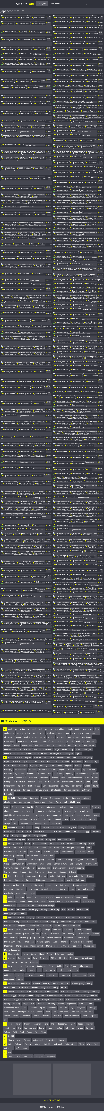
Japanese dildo (93, 671)
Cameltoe (38, 823)
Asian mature (76, 49)
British (95, 773)
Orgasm (21, 958)
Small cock (63, 1011)
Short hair (75, 1011)
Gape (49, 864)
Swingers (8, 999)
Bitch (6, 790)
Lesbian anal (27, 921)
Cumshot (95, 807)
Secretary (81, 397)
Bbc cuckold (44, 769)
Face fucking (54, 847)
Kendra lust (21, 909)
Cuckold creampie (53, 811)
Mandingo (68, 929)
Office (53, 958)
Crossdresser (55, 798)
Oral (65, 958)
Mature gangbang (34, 671)
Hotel (61, 880)
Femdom (43, 843)
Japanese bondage (39, 577)
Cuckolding (68, 815)
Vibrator (39, 610)
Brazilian (48, 782)
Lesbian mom (33, 925)
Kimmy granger (10, 913)
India (29, 897)
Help (55, 885)
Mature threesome (12, 950)
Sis (5, 1020)
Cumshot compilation (18, 819)
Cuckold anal (9, 815)
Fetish (90, 851)
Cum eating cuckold (49, 807)
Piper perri (40, 975)
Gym (30, 872)
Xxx (9, 1052)
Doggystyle (25, 835)
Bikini (14, 765)
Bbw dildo (44, 777)
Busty (87, 777)
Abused (20, 753)
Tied (13, 1028)
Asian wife (90, 283)
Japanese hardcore (93, 37)
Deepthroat (13, 827)
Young (10, 1056)
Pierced (20, 979)
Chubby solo (56, 823)
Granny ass (52, 872)
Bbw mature (33, 87)
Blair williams (67, 782)
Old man (11, 958)
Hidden (90, 876)
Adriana (51, 737)
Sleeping (95, 991)
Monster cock (22, 946)
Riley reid (36, 983)
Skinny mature (77, 156)
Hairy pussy (9, 889)
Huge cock (38, 885)
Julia (34, 905)
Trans (45, 1024)
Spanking (85, 991)
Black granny (9, 786)
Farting (90, 202)
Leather (57, 925)
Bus (68, 757)
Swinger (22, 995)
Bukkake (16, 761)
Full (63, 847)
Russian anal (23, 987)
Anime (18, 737)
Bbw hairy (65, 786)
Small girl (22, 1011)
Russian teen (9, 987)
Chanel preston (18, 807)
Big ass (28, 757)
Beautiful (79, 782)
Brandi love (39, 761)
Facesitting (8, 437)
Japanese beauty (38, 127)
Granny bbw (32, 864)
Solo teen (38, 991)
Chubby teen (18, 811)
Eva (59, 839)
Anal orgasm (55, 753)
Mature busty (76, 352)
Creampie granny (83, 815)
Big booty (69, 773)
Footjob (70, 847)
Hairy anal (61, 876)
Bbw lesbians (28, 790)
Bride (88, 782)
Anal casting (40, 745)
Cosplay (95, 815)
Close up (36, 81)
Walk (96, 1044)
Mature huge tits (91, 85)
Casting (66, 798)
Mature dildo (92, 107)
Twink (49, 1028)
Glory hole (25, 868)
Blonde (87, 765)
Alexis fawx (8, 737)
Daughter (46, 827)
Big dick (62, 769)
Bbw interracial (42, 790)
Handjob (42, 876)
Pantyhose (41, 966)
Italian (36, 897)
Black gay (8, 769)
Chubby (44, 798)
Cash (15, 823)
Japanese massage (94, 689)
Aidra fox (51, 745)
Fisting (70, 557)
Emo (65, 839)
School (97, 999)
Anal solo (27, 749)
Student (36, 1016)
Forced (19, 843)
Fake (38, 851)
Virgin (19, 1040)
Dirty (89, 469)
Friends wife (48, 855)
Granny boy (40, 872)
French (7, 847)
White (89, 1044)
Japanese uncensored (93, 358)
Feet (35, 843)
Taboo (80, 1024)
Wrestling (28, 1044)
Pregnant (12, 966)
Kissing (44, 909)
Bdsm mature (92, 592)
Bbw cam (8, 773)
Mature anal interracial (32, 517)
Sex (78, 999)
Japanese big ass (26, 53)
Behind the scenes (50, 786)
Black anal (58, 773)
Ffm (36, 847)
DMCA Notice (59, 1107)
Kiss (63, 909)
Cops (50, 819)
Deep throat (9, 831)
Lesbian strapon (41, 921)
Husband (52, 880)
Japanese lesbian (87, 713)
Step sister (33, 1007)
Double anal (39, 831)
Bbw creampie (93, 503)
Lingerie (21, 925)
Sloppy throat (28, 1003)
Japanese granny (78, 69)
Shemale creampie (71, 1016)
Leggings (54, 921)
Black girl (8, 782)
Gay (31, 860)
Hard (82, 876)
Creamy (92, 819)
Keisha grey (54, 909)
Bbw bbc (32, 769)
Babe (39, 782)
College (7, 823)
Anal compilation (92, 733)
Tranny (27, 1024)
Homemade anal (80, 885)
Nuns (22, 144)
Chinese (36, 689)
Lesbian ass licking (11, 921)
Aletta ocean (9, 753)
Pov (66, 966)
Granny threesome (76, 868)
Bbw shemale (20, 769)
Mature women (37, 437)
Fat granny (54, 843)
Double (20, 831)
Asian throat (37, 476)
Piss (20, 966)
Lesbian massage (68, 921)
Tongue (80, 1028)
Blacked (76, 757)
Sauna (15, 1016)
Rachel (63, 987)
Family (27, 843)
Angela (18, 749)
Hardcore (19, 880)
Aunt (89, 301)
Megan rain (8, 946)
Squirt (6, 671)
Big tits (7, 761)
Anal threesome (40, 753)
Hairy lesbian (33, 889)
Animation (8, 749)
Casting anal (39, 815)
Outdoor (23, 962)
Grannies (91, 69)
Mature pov (44, 244)
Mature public (25, 273)
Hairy (10, 876)
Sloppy (25, 4)
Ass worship (27, 745)
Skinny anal (86, 999)
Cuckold (11, 798)
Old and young (87, 958)
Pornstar (29, 975)
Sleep (56, 991)
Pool (60, 970)
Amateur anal (63, 733)
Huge (72, 889)
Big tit (87, 786)
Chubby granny (39, 802)
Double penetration (55, 831)
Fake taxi (22, 851)
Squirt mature (92, 291)
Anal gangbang (58, 741)
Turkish (18, 1024)
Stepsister (46, 1016)
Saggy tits (18, 999)
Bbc (45, 757)
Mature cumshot (78, 700)
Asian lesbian (89, 745)
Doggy (86, 831)
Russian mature (61, 665)
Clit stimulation (90, 659)
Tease (29, 1032)
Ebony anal (20, 839)
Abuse (16, 745)
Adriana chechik (23, 733)
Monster (64, 942)
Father (43, 847)
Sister (28, 991)
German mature (60, 864)
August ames (77, 733)
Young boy (27, 1056)
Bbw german (77, 786)
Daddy (36, 827)
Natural (33, 954)
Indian (6, 703)
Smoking (84, 995)
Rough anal (45, 987)
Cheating (7, 802)
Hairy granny (65, 885)
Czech (6, 807)
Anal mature (24, 159)
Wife (10, 1044)
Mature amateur (92, 260)
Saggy (13, 995)
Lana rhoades (9, 925)
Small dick (57, 1016)
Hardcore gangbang (12, 885)
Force (91, 843)
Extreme (39, 839)
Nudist (49, 954)
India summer (81, 897)
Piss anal (19, 975)
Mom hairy (38, 169)
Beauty (59, 765)
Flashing (19, 855)
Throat (72, 1024)
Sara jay (45, 999)
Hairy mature (8, 24)
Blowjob (59, 645)
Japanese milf (25, 17)
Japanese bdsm (93, 17)
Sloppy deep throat (12, 1007)
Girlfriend (72, 872)
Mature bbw (40, 49)
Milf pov (33, 244)
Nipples (70, 954)
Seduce (38, 582)
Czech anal (81, 819)
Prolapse (31, 970)
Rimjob (6, 631)
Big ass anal (27, 761)
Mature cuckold (85, 635)
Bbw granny (87, 757)
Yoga (18, 1056)
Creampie (34, 798)
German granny (59, 868)
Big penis (33, 765)
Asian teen (47, 749)
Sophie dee (71, 1003)
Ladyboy (30, 917)
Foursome (47, 851)
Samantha (63, 1007)
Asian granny (25, 234)
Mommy (95, 933)
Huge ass (63, 889)
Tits (19, 1028)
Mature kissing (93, 163)
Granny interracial (11, 868)
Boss (95, 782)
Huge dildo (20, 889)
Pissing (51, 966)
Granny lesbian (18, 864)
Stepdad (93, 1016)
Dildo (29, 827)
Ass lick (70, 741)
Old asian (39, 188)
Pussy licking (65, 975)
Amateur (48, 729)
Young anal (50, 1056)
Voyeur (27, 1040)
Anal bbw (61, 745)
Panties (7, 970)
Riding (89, 983)
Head (33, 893)
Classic (7, 811)
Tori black (90, 1028)
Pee (39, 970)
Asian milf (23, 31)
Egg (73, 405)
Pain (45, 970)
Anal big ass (68, 753)
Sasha (39, 1011)
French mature (67, 851)
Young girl (39, 1056)
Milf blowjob (37, 301)
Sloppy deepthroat (54, 995)
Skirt (24, 1007)
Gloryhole (79, 864)
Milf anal (35, 933)
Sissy (77, 991)
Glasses (39, 503)
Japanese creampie (92, 49)
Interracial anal (47, 897)
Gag (71, 864)
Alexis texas (87, 729)
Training (30, 497)
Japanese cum (41, 121)
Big (57, 397)
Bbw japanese (91, 224)
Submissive (25, 1016)
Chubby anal (75, 802)
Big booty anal (34, 786)
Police (34, 683)
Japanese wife (93, 33)
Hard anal (29, 880)
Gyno (41, 864)
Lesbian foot (90, 921)
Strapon (47, 991)
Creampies (39, 811)
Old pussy (34, 962)
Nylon (25, 954)
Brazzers (60, 757)
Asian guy (88, 53)
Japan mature (93, 43)
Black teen (33, 777)
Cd (5, 819)
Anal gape (61, 737)
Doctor (91, 827)
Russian (11, 983)
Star (54, 1011)
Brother (78, 765)
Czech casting (86, 811)
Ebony (10, 839)
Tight (15, 1032)
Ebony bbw (50, 839)
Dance (28, 831)
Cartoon (85, 807)
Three (43, 1032)
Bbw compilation (75, 777)
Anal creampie (74, 729)
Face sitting (9, 855)
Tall (66, 1028)
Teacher (89, 1024)
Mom (10, 929)
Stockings (70, 999)
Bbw (10, 757)
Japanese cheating (78, 190)
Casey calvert (25, 823)
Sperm (47, 1011)
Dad (22, 827)
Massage (46, 929)
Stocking (51, 1003)
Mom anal (8, 933)
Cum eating (75, 807)
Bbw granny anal (10, 483)
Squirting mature (78, 291)
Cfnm (50, 802)
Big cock (68, 765)
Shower (61, 1003)
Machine (87, 929)
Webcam (18, 1044)
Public (59, 966)
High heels (8, 893)
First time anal (10, 851)
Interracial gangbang (64, 897)
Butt (49, 773)
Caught (90, 423)
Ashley (29, 753)
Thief (22, 1032)
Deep (67, 831)
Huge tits (69, 880)
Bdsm (51, 757)
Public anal (8, 975)
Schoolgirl (92, 1007)
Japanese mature (10, 17)
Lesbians (58, 917)
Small (53, 999)
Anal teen (80, 741)
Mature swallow (93, 493)
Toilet (74, 131)
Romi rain (65, 983)
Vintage (58, 713)
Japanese (59, 111)
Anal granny (40, 483)
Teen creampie (30, 1028)
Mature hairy (76, 176)
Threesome (62, 1024)
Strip (6, 1011)
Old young (44, 958)
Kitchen (71, 909)
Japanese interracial (40, 509)
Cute (75, 811)
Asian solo (40, 403)
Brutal (53, 769)
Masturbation (82, 938)
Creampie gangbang (22, 802)
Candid (58, 819)
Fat (62, 843)
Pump (35, 196)
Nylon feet (59, 954)
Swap (74, 635)
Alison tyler (86, 749)
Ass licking (51, 733)
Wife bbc (47, 1044)
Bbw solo (23, 765)
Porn (76, 970)
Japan (58, 147)
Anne (97, 729)
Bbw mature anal (83, 773)
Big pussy (21, 786)
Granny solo (91, 860)
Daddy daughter (39, 835)
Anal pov (7, 745)
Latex (39, 917)
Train (22, 497)
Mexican (40, 938)
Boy (52, 765)
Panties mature (94, 570)
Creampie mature (42, 59)
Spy (71, 1007)
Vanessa (62, 1040)
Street (84, 1016)
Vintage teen (51, 1040)
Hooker (54, 889)
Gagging (79, 860)
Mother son (92, 218)
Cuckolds (33, 819)
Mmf (63, 933)
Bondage (44, 765)
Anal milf (46, 741)
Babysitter (8, 794)
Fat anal (22, 847)
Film (88, 847)
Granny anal (22, 860)
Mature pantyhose (94, 117)
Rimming (46, 983)
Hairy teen (27, 885)
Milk (5, 938)
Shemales (52, 1007)
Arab (40, 729)
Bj (84, 769)
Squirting (16, 1003)
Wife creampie (22, 1048)
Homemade (73, 876)
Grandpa (69, 860)
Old (28, 958)
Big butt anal (19, 782)
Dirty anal (72, 827)
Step (37, 999)
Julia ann (22, 901)
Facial (31, 851)
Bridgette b (8, 777)
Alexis (70, 745)
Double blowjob (59, 827)
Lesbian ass (46, 925)
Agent (78, 753)
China (45, 689)
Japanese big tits (88, 578)
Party (15, 970)
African (78, 745)
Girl (33, 868)
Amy (78, 749)
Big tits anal (19, 773)
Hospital (44, 889)
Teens (41, 1028)
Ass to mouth (73, 737)
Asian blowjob (25, 39)
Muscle (55, 942)
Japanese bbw (93, 172)
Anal (10, 729)
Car (37, 807)
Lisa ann (20, 917)
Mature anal (60, 557)
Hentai (58, 328)
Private (76, 975)
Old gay (14, 962)
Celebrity (63, 807)
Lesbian (11, 917)
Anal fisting (86, 737)
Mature (6, 297)
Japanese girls (90, 551)
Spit (62, 991)
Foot (14, 847)
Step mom (40, 995)
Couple (42, 819)
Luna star (48, 917)
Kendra (22, 913)
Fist (30, 847)
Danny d (82, 827)
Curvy (66, 819)
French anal (80, 851)
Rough (55, 983)
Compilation (22, 798)
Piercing (67, 970)
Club (46, 823)
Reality (55, 987)
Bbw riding (15, 790)
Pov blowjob (52, 975)
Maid (44, 933)
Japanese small (77, 212)
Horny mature (77, 166)
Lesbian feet (70, 917)
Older (6, 962)
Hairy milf (59, 391)
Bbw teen (91, 769)
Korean (11, 909)
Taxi (72, 1028)
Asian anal (32, 729)
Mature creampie (26, 59)
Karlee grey (33, 909)
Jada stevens (33, 901)
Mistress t (64, 946)
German (60, 860)
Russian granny (78, 983)
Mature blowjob (39, 24)
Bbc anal (88, 761)
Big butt (30, 773)
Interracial (20, 897)
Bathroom (86, 790)
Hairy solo (80, 880)
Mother (6, 87)
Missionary (29, 942)
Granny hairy (91, 864)
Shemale (20, 991)
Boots (56, 761)
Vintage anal (38, 1040)
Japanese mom (61, 27)
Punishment (9, 979)
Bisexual (65, 761)
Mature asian (92, 21)
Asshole (37, 749)
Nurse (41, 954)
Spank (42, 1007)
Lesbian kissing (84, 917)
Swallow (93, 995)
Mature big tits (77, 621)
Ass (16, 729)
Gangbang (39, 860)
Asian (6, 202)
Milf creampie (93, 59)
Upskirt (11, 1036)
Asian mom (90, 451)
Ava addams (60, 729)
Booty (56, 782)
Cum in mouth (61, 802)
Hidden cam (41, 880)
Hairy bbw (8, 880)
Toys (36, 1032)
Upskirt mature (38, 273)
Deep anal (77, 831)
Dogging (14, 835)
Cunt (29, 529)
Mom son (59, 141)
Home (48, 885)
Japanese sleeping (94, 246)
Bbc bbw (31, 782)
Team (90, 401)
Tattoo (7, 1032)
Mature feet (76, 946)
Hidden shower (93, 417)
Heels (92, 885)
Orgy (35, 958)
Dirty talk (95, 831)
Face (56, 851)
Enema (31, 839)
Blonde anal (21, 777)
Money (71, 933)
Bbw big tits (56, 790)
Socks (13, 1011)
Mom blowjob (39, 364)
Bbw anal (18, 757)
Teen (10, 1024)
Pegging (74, 966)
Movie (19, 942)
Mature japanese (62, 17)
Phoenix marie (86, 966)
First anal (80, 847)
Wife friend (8, 1048)
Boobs (95, 777)
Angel (57, 749)
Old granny (74, 958)
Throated (58, 1028)
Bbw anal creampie (71, 790)
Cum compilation (54, 815)
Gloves (23, 872)
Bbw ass (54, 777)
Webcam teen (70, 1044)
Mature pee (24, 179)
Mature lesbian (83, 933)
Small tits (82, 1003)
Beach (6, 765)
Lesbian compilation (71, 925)
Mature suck (34, 31)
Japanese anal (87, 901)
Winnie (87, 176)
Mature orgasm (94, 240)
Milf (38, 929)
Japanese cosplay (78, 369)
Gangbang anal (44, 868)
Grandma (50, 860)
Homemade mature (40, 326)
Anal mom (28, 737)
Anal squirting (67, 749)
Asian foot (35, 741)
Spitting (7, 1003)
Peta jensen (29, 966)
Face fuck (71, 843)
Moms (36, 423)
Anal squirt (91, 741)
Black (49, 761)
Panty (91, 975)
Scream (7, 1016)
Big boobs (40, 773)
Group (6, 864)
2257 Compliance (46, 1107)
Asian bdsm (24, 577)
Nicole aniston (14, 954)
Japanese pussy (25, 455)
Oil (60, 958)
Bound (95, 786)
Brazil (63, 777)
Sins (91, 1003)
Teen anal (36, 1024)
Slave (6, 995)
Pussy (52, 970)
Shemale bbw (86, 1011)
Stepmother (24, 127)
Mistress (13, 938)
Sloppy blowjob (71, 995)
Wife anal (58, 1044)
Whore (81, 1044)
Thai (52, 1024)
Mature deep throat (39, 179)
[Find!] (85, 3)
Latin (80, 921)
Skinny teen (80, 1007)
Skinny (69, 991)
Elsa (71, 839)
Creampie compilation (12, 517)
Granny (11, 860)
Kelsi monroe (82, 909)
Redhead (34, 987)
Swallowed (41, 1003)
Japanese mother (39, 17)
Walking (38, 1044)
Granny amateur (11, 872)
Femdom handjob (33, 855)
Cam (73, 819)
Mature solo (92, 81)
